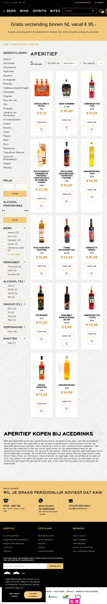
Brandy (7, 83)
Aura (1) (12, 236)
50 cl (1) (12, 308)
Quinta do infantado (83, 547)
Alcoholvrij (9, 67)
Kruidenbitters (12, 119)
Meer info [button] (19, 587)
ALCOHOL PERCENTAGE (12, 203)
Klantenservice (11, 536)
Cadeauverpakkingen (16, 87)
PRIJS (7, 180)
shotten (10, 338)
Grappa (7, 108)
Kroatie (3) (13, 274)
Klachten (8, 547)
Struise (42, 544)
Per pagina (89, 63)
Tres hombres (80, 540)
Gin (5, 104)
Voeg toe (41, 122)
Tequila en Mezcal (13, 152)
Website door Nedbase (87, 591)
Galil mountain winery (84, 551)
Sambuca (8, 148)
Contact (7, 551)
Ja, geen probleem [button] (33, 594)
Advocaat (8, 63)
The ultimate (79, 536)
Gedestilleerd (14, 52)
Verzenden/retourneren (15, 540)
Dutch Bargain (45, 540)
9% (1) (11, 297)
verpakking (12, 327)
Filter (15, 194)
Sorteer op (54, 63)
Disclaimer (59, 591)
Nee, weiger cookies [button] (14, 594)
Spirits (39, 11)
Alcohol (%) (13, 281)
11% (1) (11, 286)
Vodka (7, 163)
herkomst (11, 262)
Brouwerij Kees (46, 536)
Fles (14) (12, 331)
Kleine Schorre (46, 551)
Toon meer (15, 254)
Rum (6, 144)
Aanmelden (55, 566)
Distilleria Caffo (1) (16, 249)
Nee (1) (12, 343)
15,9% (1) (12, 289)
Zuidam (41, 547)
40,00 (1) (12, 293)
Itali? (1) (12, 270)
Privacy (70, 591)
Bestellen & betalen (13, 544)
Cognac (7, 96)
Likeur (7, 123)
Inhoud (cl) (12, 304)
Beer (11, 11)
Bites (55, 11)
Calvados (8, 92)
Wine (24, 11)
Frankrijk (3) (14, 266)
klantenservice (83, 3)
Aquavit (7, 75)
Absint (7, 59)
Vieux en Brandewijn (10, 158)
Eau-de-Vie (10, 100)
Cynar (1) (13, 244)
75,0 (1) (12, 320)
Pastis (7, 136)
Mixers (7, 127)
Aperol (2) (13, 232)
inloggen (99, 3)
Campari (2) (14, 240)
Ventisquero (79, 544)
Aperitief (8, 71)
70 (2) (11, 312)
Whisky (7, 167)
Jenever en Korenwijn (10, 114)
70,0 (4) (12, 316)
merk (7, 228)
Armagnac (9, 79)
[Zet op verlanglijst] (42, 130)
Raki (6, 140)
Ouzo (6, 131)
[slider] (3, 214)
